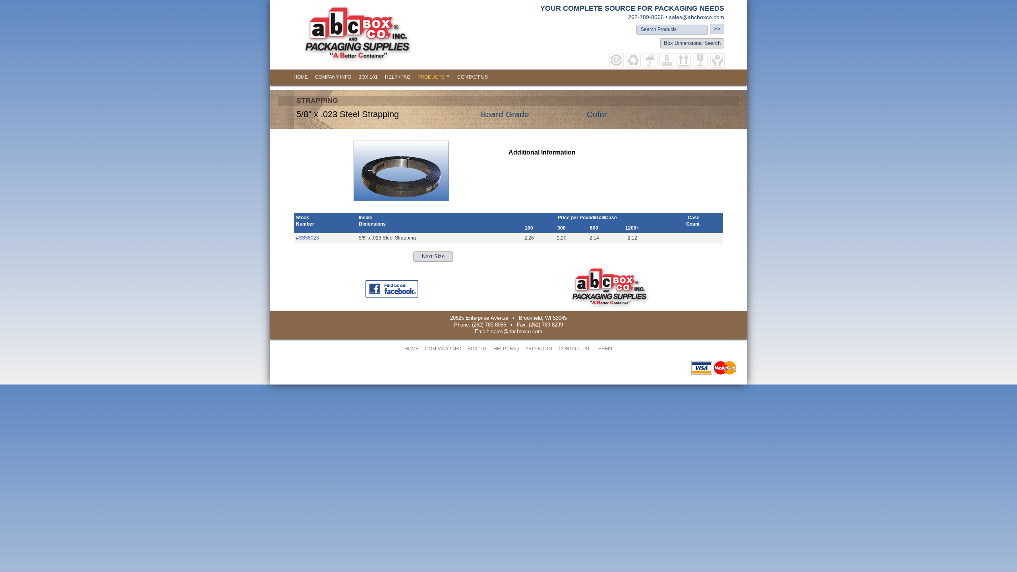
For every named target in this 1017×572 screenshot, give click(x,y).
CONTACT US (472, 77)
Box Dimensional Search (692, 43)
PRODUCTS (431, 77)
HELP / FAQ (397, 77)
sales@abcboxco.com (696, 17)
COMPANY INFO (333, 77)
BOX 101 (368, 77)
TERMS (604, 349)
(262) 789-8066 (489, 325)
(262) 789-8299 (546, 325)
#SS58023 (307, 238)
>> (717, 28)
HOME (301, 77)
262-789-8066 (646, 17)
